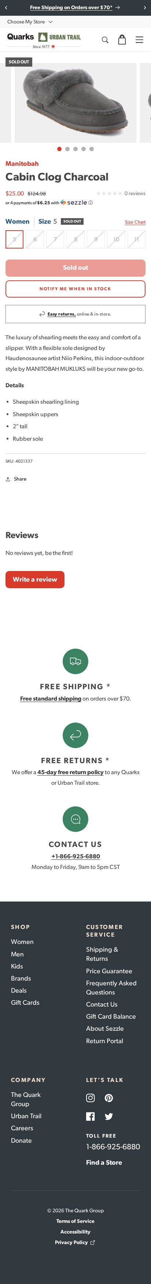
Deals (18, 990)
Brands (21, 978)
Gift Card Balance (111, 1016)
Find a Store (104, 1162)
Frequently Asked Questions (111, 987)
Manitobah (22, 164)
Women (22, 942)
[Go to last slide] (6, 7)
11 (140, 242)
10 (119, 242)
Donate (21, 1140)
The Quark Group (26, 1099)
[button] (122, 40)
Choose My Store (26, 22)
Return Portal (104, 1041)
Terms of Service (75, 1221)
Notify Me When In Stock (75, 288)
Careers (22, 1128)
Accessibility (75, 1232)
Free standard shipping (50, 698)
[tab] (59, 149)
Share (20, 479)
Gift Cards (25, 1003)
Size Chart (135, 222)
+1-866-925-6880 (75, 856)
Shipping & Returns (102, 954)
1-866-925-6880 (113, 1146)
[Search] (105, 40)
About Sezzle (105, 1028)
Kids (17, 966)
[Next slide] (144, 7)
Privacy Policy (71, 1242)
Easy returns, (62, 314)
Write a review (35, 579)
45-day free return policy (70, 772)
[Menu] (139, 40)
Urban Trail (26, 1116)
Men (17, 954)
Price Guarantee (109, 971)
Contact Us (101, 1004)
